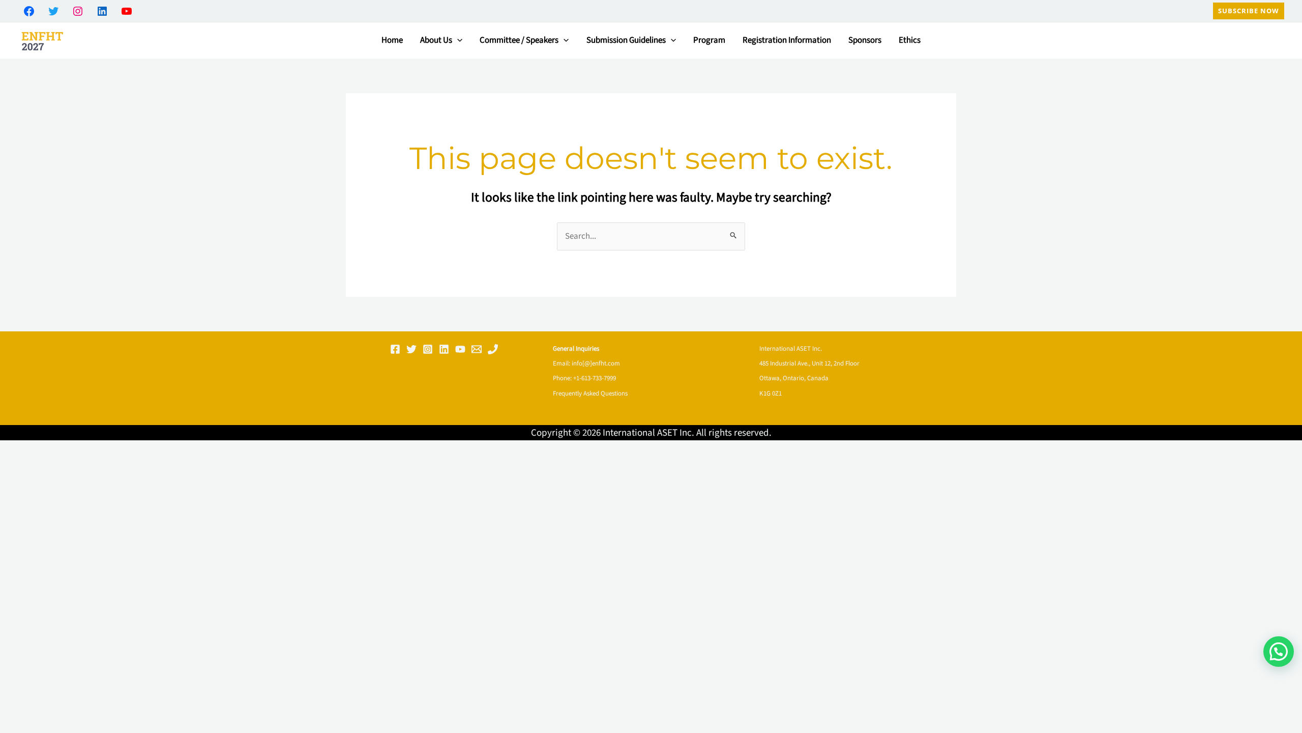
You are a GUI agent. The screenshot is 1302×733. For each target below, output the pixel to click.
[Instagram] (428, 349)
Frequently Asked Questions (590, 393)
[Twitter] (411, 349)
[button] (1248, 11)
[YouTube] (460, 349)
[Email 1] (476, 349)
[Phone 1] (493, 349)
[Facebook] (395, 349)
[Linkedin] (444, 349)
